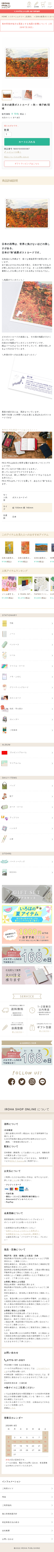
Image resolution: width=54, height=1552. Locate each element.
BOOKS (13, 872)
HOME (4, 17)
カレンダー (14, 719)
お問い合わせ (8, 1539)
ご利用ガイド (8, 1488)
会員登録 (36, 6)
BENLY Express (17, 1161)
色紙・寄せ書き (16, 708)
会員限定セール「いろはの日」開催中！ (23, 1234)
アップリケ (14, 818)
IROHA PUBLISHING (30, 1548)
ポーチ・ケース (16, 807)
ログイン (29, 6)
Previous (5, 63)
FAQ (4, 1497)
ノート (12, 634)
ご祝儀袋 (13, 730)
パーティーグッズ (17, 861)
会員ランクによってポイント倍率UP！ (22, 1231)
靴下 (11, 796)
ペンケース (14, 644)
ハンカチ (13, 828)
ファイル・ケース (17, 666)
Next (49, 63)
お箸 (11, 839)
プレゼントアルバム (18, 752)
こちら (15, 1180)
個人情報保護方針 (9, 1514)
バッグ (12, 785)
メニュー (50, 6)
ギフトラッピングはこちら (27, 164)
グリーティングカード (19, 687)
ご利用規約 (7, 1505)
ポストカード (15, 698)
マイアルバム (15, 763)
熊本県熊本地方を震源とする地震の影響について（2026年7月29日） (27, 25)
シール (12, 655)
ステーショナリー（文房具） (21, 17)
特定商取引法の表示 (10, 1522)
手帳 (11, 623)
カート (43, 6)
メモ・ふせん (15, 676)
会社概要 (6, 1530)
